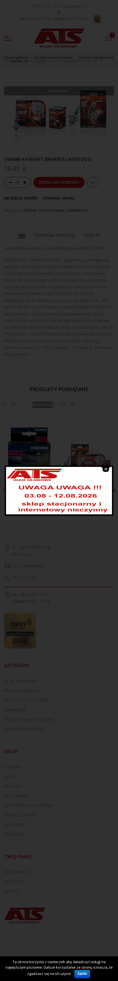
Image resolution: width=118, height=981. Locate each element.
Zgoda (82, 974)
